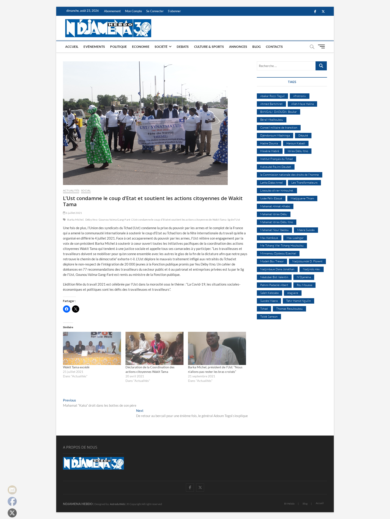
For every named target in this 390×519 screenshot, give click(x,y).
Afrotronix (299, 96)
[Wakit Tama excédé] (92, 348)
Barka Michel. (75, 219)
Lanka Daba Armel (271, 182)
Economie (140, 46)
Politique (118, 46)
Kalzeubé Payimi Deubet (275, 166)
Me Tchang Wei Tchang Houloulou (282, 245)
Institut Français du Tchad (276, 159)
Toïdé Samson (269, 316)
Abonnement (112, 11)
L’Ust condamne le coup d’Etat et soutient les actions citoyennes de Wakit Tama (178, 219)
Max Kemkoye (269, 238)
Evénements (94, 46)
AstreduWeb (117, 504)
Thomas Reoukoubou (289, 308)
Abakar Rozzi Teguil (272, 96)
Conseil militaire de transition (278, 127)
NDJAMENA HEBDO (78, 504)
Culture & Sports (209, 46)
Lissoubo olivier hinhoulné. (277, 190)
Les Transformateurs (304, 182)
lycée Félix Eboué (271, 198)
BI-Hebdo (289, 503)
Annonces (238, 46)
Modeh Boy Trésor (272, 261)
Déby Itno (91, 219)
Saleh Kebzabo (269, 293)
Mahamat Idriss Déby (273, 214)
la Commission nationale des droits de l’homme (289, 174)
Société (161, 46)
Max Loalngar (295, 238)
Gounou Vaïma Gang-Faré (114, 219)
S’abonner (174, 11)
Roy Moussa (304, 285)
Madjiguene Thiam (302, 198)
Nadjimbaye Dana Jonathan (277, 269)
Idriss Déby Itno (298, 151)
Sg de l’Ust (234, 219)
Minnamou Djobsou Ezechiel (278, 253)
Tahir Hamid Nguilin (298, 300)
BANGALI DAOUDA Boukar (278, 111)
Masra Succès (306, 230)
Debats (183, 46)
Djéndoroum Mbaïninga (275, 135)
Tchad (264, 308)
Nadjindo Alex (311, 269)
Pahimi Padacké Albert (274, 285)
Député (303, 135)
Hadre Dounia (269, 143)
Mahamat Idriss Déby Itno (276, 222)
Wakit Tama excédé (76, 367)
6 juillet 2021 (73, 213)
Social (86, 190)
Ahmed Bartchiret (271, 104)
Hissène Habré (269, 151)
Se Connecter (155, 11)
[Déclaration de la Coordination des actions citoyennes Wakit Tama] (154, 348)
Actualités (71, 190)
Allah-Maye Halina (302, 104)
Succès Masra (269, 300)
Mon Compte (133, 11)
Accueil (71, 46)
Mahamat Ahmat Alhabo (275, 206)
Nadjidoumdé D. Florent (307, 261)
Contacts (274, 46)
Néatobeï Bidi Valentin (274, 277)
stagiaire (292, 293)
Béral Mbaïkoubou (271, 119)
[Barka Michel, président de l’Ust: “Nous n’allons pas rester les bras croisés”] (217, 348)
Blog (256, 46)
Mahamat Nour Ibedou (274, 230)
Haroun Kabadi (295, 143)
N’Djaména (304, 277)
